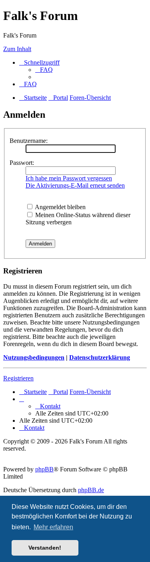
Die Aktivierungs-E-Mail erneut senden (75, 185)
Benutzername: (29, 140)
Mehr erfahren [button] (53, 527)
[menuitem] (44, 69)
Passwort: (22, 162)
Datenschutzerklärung (99, 357)
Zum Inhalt (17, 49)
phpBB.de (91, 490)
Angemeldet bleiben (60, 207)
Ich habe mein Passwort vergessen (69, 178)
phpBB (44, 469)
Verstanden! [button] (44, 547)
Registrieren (18, 378)
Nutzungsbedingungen (33, 357)
